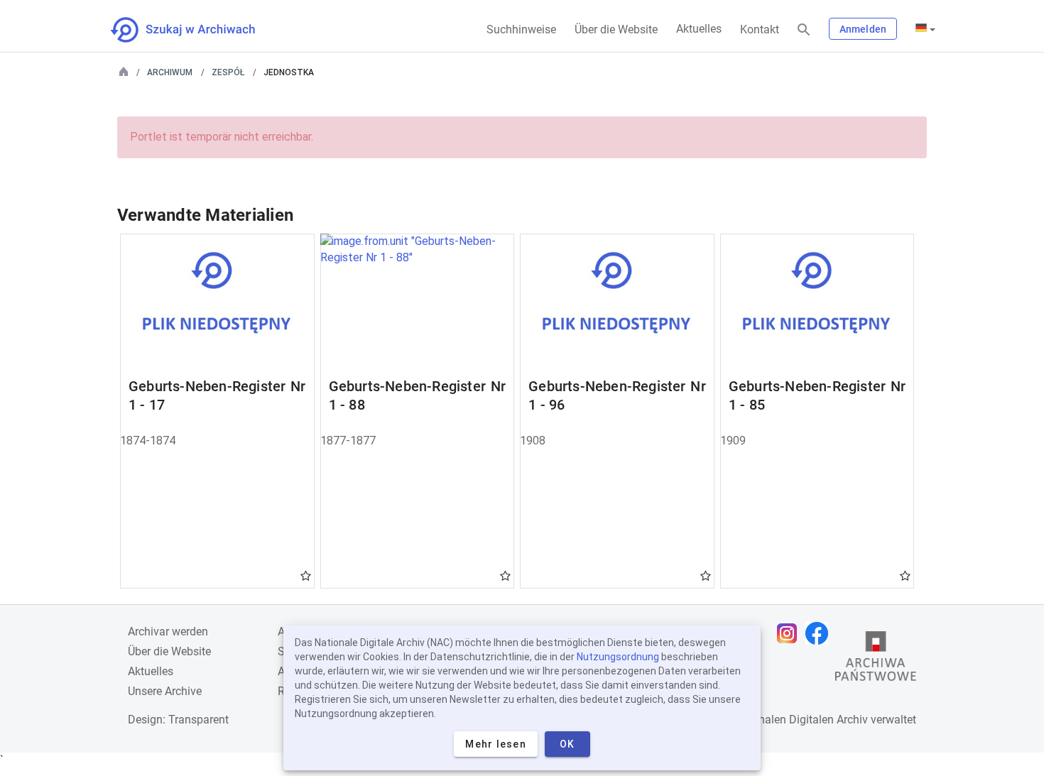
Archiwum (169, 72)
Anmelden (862, 29)
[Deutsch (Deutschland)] (925, 29)
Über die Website (616, 29)
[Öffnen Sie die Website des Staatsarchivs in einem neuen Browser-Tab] (875, 659)
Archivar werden (168, 631)
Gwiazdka (305, 575)
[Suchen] (804, 30)
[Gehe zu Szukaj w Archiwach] (196, 30)
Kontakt (759, 29)
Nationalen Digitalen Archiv (800, 719)
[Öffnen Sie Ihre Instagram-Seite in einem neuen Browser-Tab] (790, 633)
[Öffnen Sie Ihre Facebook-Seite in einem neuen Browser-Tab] (820, 633)
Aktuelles (699, 28)
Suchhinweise (521, 29)
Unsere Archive (165, 691)
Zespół (228, 72)
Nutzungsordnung (618, 656)
